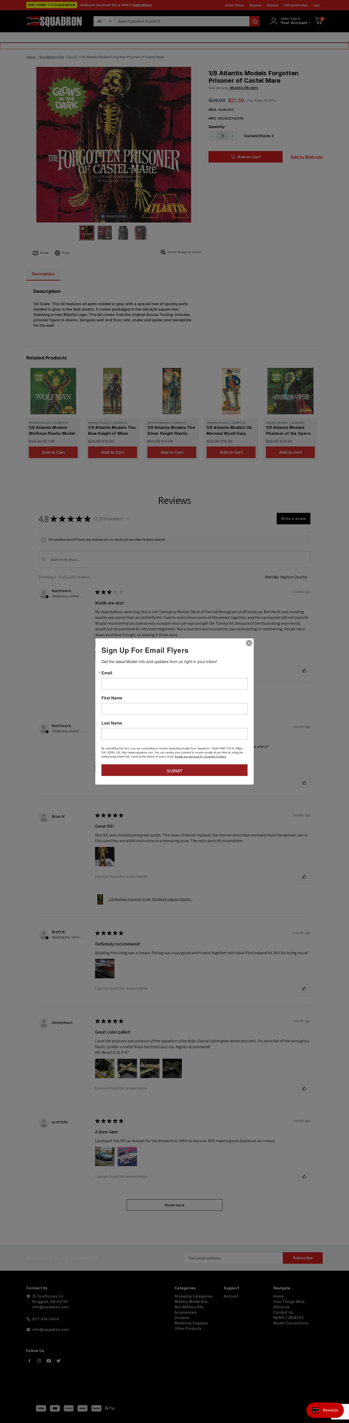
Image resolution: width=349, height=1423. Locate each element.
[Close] (249, 643)
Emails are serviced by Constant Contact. (200, 756)
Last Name (111, 723)
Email (106, 673)
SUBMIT (174, 771)
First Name (111, 698)
